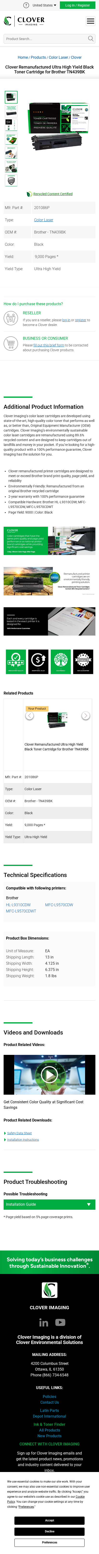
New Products (49, 1436)
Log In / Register (77, 5)
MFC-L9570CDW (59, 905)
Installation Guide (21, 1204)
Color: (9, 244)
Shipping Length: (20, 957)
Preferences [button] (26, 1506)
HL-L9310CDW (18, 905)
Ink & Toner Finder (49, 1424)
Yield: (9, 256)
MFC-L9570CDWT (21, 911)
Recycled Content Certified (53, 194)
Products (38, 57)
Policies (49, 1396)
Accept (49, 1520)
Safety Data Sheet (19, 1133)
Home (23, 57)
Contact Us (49, 1402)
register (80, 320)
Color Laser (58, 57)
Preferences (49, 1542)
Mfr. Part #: (14, 207)
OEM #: (11, 232)
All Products (49, 1430)
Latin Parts (49, 1410)
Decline (49, 1531)
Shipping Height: (20, 969)
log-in (66, 320)
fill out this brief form (48, 345)
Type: (9, 220)
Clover (76, 57)
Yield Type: (14, 269)
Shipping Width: (19, 963)
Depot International (49, 1416)
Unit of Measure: (20, 951)
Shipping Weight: (20, 976)
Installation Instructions (23, 1139)
